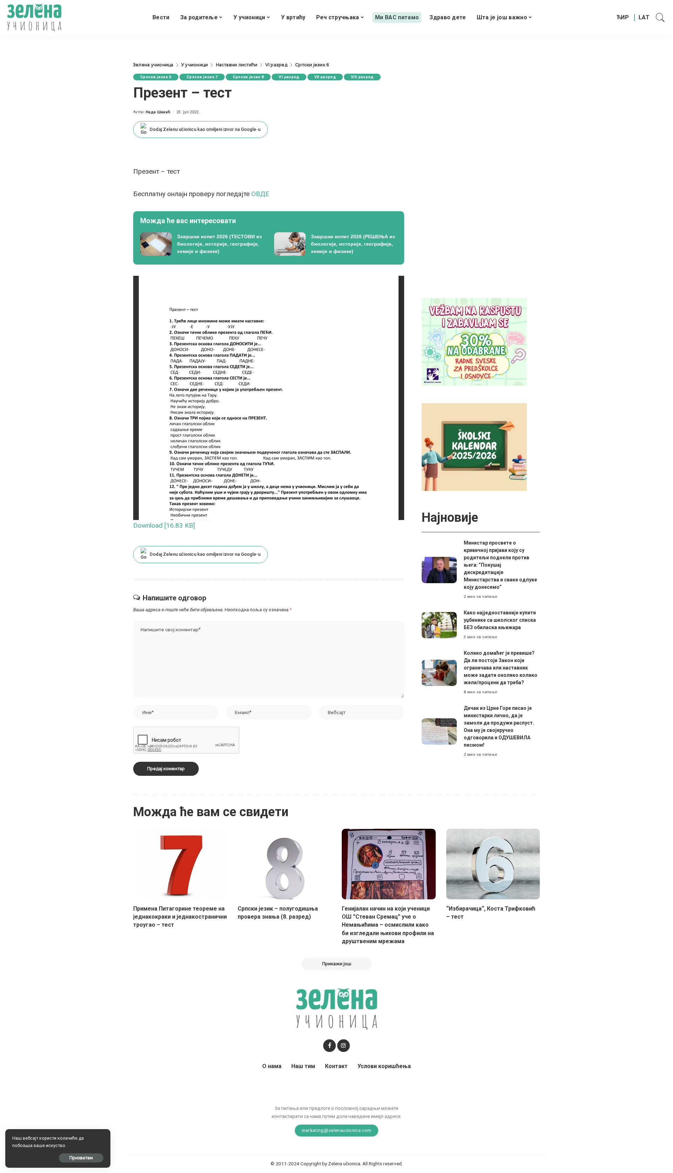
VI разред (289, 77)
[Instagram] (343, 1045)
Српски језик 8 (248, 77)
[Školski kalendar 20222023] (474, 446)
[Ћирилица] (622, 18)
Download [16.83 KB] (164, 525)
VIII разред (362, 77)
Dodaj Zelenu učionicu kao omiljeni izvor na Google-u (205, 129)
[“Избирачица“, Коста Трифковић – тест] (493, 864)
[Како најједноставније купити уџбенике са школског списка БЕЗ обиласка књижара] (439, 625)
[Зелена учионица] (34, 18)
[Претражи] (660, 18)
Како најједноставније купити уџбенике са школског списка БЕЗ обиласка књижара (500, 620)
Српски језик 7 (202, 77)
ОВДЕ (261, 194)
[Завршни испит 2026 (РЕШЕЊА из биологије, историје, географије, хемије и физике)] (335, 244)
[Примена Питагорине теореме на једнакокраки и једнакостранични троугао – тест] (180, 864)
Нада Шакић (157, 112)
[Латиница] (644, 18)
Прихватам (81, 1157)
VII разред (325, 77)
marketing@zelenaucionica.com (337, 1130)
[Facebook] (329, 1045)
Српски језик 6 (155, 77)
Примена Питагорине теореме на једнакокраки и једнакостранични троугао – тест (180, 916)
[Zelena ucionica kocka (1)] (474, 341)
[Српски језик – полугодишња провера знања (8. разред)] (285, 864)
